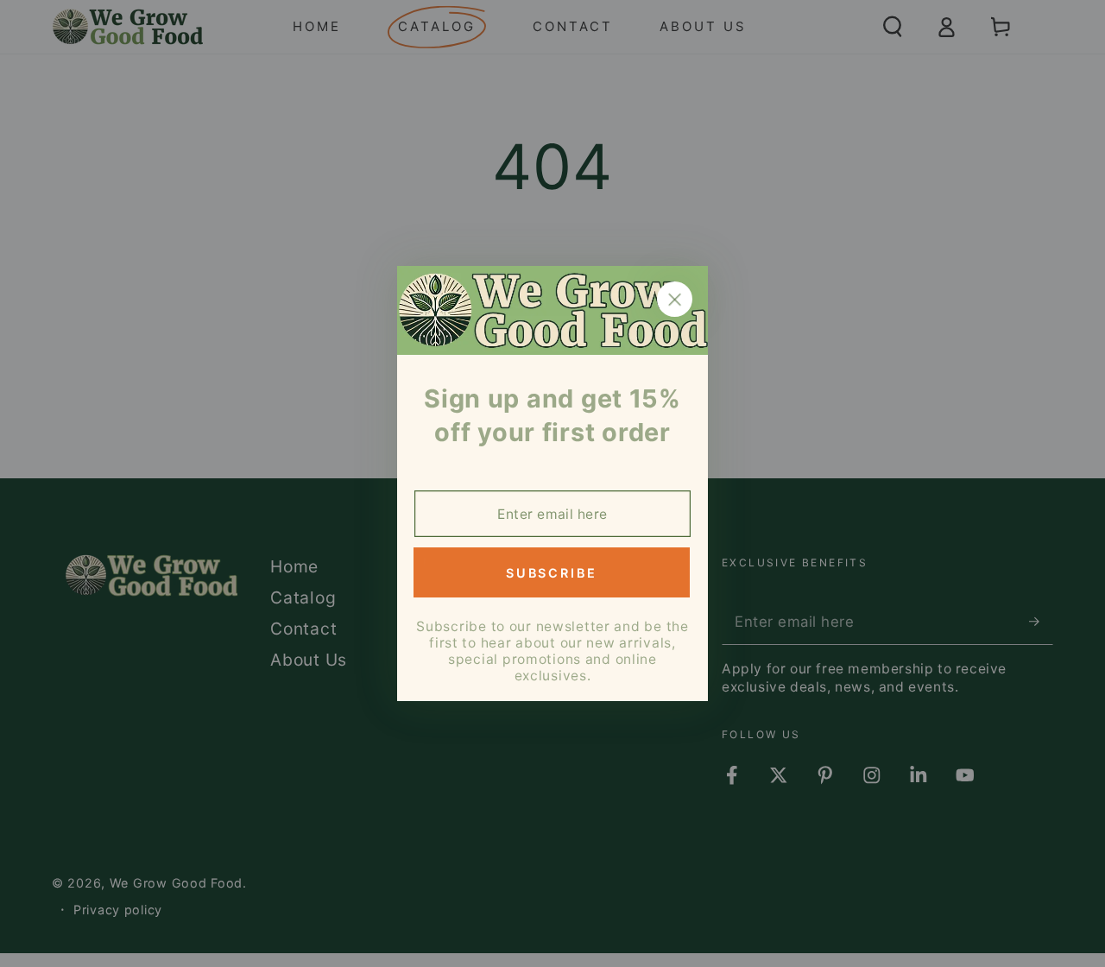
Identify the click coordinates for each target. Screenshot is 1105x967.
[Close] (675, 299)
